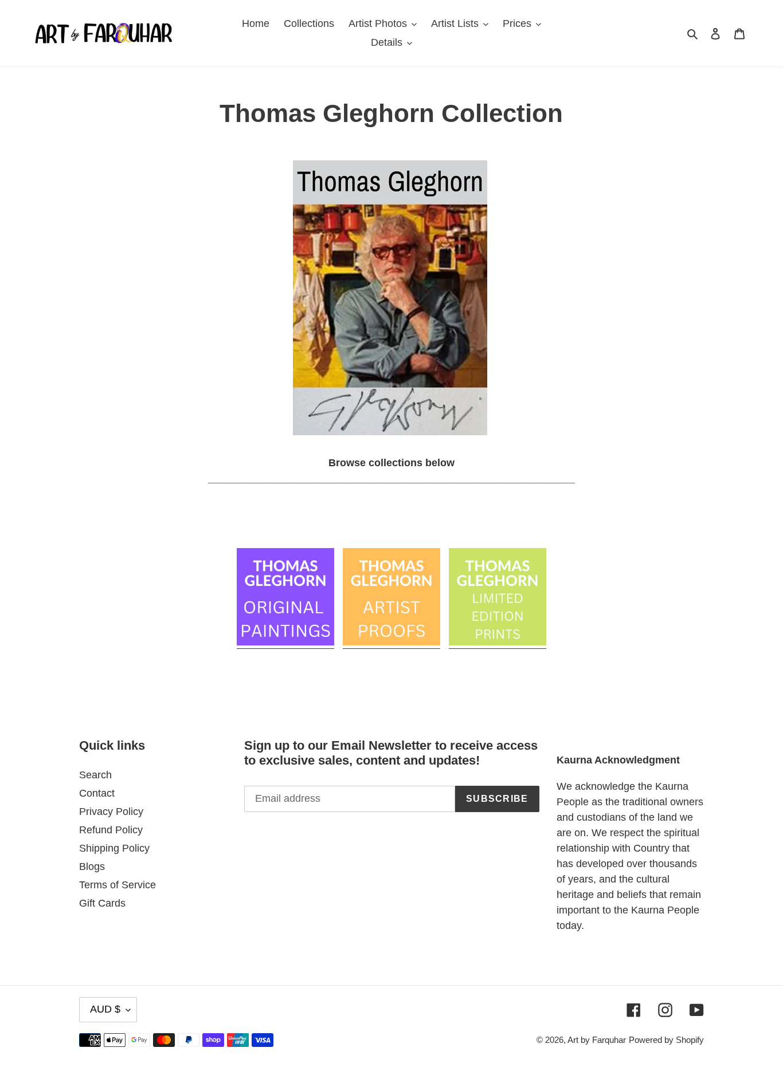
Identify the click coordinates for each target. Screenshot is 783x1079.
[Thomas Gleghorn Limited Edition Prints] (497, 642)
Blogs (92, 866)
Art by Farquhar (596, 1040)
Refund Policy (111, 830)
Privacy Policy (111, 811)
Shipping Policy (114, 848)
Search (95, 775)
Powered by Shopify (666, 1040)
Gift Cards (102, 903)
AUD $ (105, 1009)
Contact (97, 793)
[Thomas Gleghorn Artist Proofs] (391, 642)
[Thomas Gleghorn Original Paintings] (285, 642)
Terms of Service (117, 885)
